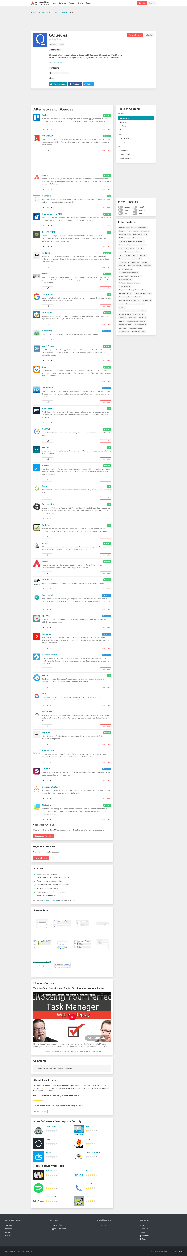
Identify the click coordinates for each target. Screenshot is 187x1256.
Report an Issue (101, 1225)
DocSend (49, 1152)
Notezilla (46, 805)
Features (122, 126)
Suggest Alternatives (58, 1229)
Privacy (179, 1251)
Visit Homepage (59, 84)
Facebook (76, 84)
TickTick (46, 429)
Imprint (142, 1232)
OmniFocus (47, 387)
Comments (123, 150)
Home (54, 3)
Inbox (45, 693)
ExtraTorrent (50, 1197)
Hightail (46, 732)
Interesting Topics (126, 158)
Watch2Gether (51, 1171)
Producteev (48, 408)
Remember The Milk (52, 214)
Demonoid (90, 1197)
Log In (151, 3)
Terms (172, 1251)
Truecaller (90, 1184)
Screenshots (124, 138)
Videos (122, 142)
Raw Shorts (90, 1126)
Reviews (122, 122)
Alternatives (124, 118)
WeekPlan (47, 711)
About (142, 1225)
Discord (88, 3)
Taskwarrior (48, 504)
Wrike (45, 273)
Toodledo (47, 312)
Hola (88, 1139)
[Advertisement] (93, 21)
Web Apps (53, 12)
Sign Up (142, 3)
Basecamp (47, 330)
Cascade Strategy (51, 786)
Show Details (106, 129)
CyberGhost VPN (93, 1152)
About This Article (126, 154)
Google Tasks (49, 294)
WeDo (45, 675)
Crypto (80, 3)
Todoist (46, 252)
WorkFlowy (48, 346)
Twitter (90, 84)
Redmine (46, 195)
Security (64, 12)
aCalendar (47, 579)
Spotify (48, 1184)
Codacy (48, 1139)
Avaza (45, 543)
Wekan (45, 447)
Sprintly (46, 615)
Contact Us (144, 1229)
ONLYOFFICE (49, 232)
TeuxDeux (47, 633)
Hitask (45, 561)
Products (72, 3)
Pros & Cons (124, 130)
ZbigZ (88, 1171)
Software (62, 3)
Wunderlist (47, 135)
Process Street (49, 654)
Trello (45, 115)
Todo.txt (46, 525)
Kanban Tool (48, 750)
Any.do (45, 465)
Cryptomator (50, 1126)
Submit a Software (57, 1225)
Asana (45, 175)
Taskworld (47, 595)
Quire (45, 486)
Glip (44, 366)
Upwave (46, 768)
